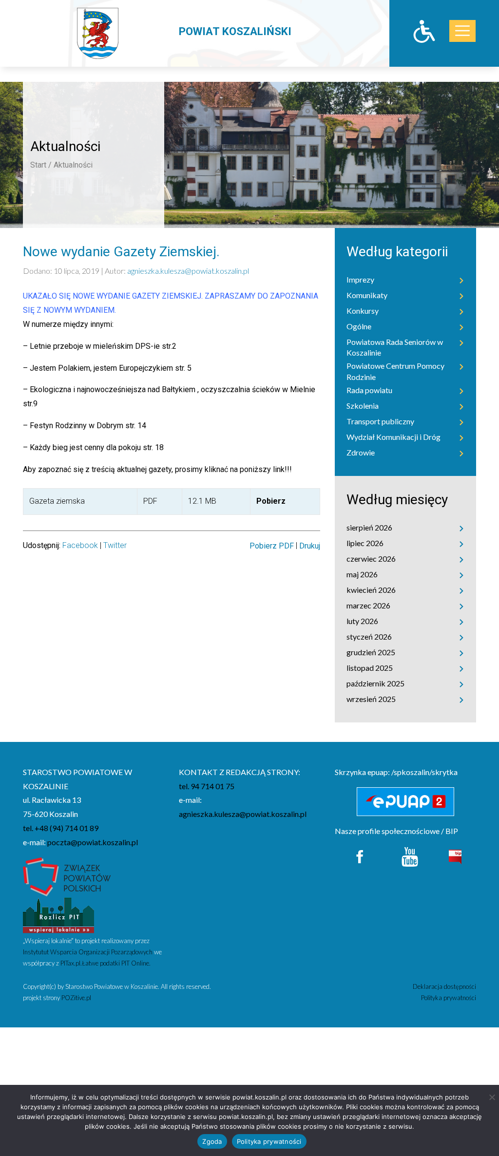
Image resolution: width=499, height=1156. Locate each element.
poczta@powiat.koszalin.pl (92, 842)
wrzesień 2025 (371, 698)
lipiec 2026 (365, 543)
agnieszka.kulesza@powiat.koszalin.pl (188, 270)
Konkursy (362, 310)
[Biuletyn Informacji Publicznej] (455, 855)
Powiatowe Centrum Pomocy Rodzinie (395, 371)
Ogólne (358, 326)
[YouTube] (410, 855)
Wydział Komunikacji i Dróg (393, 436)
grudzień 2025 (370, 652)
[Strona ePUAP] (405, 801)
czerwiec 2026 (371, 558)
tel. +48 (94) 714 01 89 (60, 828)
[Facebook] (360, 855)
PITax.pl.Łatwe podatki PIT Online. (105, 963)
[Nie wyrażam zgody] (492, 1097)
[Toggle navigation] (462, 31)
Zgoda (212, 1141)
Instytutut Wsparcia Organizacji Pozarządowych (88, 952)
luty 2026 (362, 620)
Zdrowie (360, 452)
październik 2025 (375, 683)
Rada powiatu (369, 390)
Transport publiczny (380, 421)
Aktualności (73, 165)
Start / (41, 165)
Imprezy (360, 279)
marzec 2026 (368, 605)
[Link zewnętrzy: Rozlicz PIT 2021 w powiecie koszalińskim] (58, 914)
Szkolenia (362, 405)
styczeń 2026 (369, 636)
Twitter (115, 545)
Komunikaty (366, 295)
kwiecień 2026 (371, 589)
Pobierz (271, 501)
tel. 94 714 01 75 (206, 786)
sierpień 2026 (369, 527)
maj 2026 (362, 574)
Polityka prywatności (448, 998)
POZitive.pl (76, 998)
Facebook (80, 545)
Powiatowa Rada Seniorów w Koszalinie (394, 347)
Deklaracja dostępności (444, 986)
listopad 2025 (369, 667)
